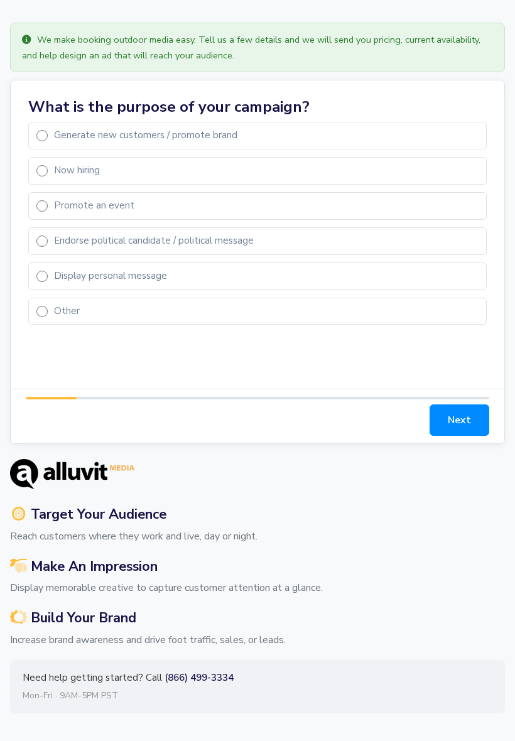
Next (459, 420)
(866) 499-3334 (199, 677)
